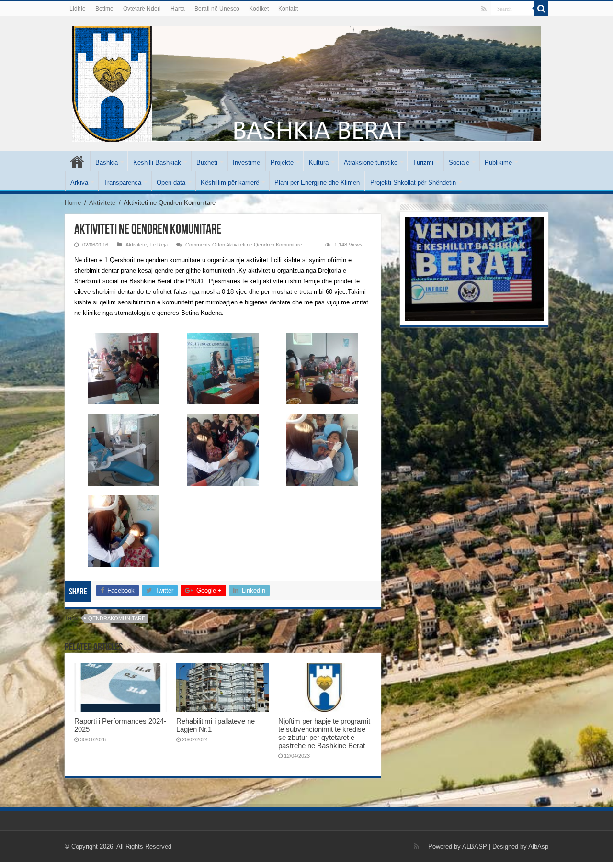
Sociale (459, 162)
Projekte (282, 162)
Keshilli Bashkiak (157, 162)
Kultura (319, 162)
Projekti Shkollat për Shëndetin (413, 182)
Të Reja (158, 244)
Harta (177, 8)
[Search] (541, 8)
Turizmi (423, 162)
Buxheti (206, 162)
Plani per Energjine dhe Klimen (317, 182)
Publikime (498, 162)
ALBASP (474, 846)
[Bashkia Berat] (306, 81)
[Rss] (484, 9)
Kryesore (77, 161)
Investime (246, 162)
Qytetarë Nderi (142, 8)
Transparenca (122, 182)
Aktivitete (102, 202)
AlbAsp (538, 846)
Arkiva (79, 182)
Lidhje (77, 8)
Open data (171, 182)
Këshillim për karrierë (230, 182)
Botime (104, 8)
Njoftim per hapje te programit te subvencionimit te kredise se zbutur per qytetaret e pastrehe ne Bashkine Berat (324, 733)
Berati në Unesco (216, 8)
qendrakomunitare (116, 618)
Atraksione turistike (370, 162)
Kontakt (288, 8)
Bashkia (106, 162)
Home (73, 202)
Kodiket (259, 8)
